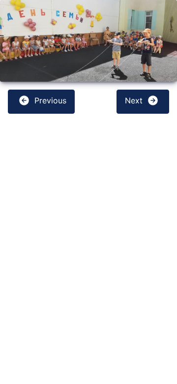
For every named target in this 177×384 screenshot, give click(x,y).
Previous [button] (49, 101)
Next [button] (135, 101)
